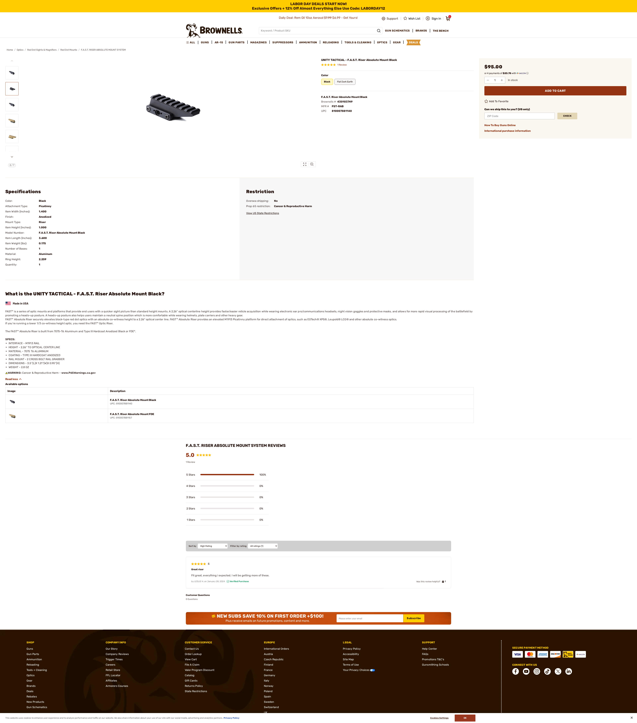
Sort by (192, 546)
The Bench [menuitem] (441, 30)
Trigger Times (114, 659)
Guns (30, 648)
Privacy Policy (351, 648)
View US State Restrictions (262, 213)
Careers (110, 664)
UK (265, 712)
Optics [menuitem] (382, 42)
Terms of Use (351, 664)
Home (10, 49)
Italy (266, 680)
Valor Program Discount (199, 670)
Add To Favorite (499, 101)
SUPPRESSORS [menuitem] (282, 42)
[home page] (214, 31)
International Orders (276, 648)
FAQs (425, 654)
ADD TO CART (555, 91)
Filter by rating (238, 546)
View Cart (191, 659)
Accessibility (351, 654)
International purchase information (507, 130)
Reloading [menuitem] (331, 42)
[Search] (378, 30)
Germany (269, 675)
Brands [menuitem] (421, 30)
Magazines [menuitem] (258, 42)
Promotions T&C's (433, 659)
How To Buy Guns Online (500, 125)
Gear (29, 680)
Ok (465, 718)
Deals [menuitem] (413, 42)
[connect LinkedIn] (568, 671)
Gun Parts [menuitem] (237, 42)
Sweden (269, 701)
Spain (267, 696)
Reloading (33, 664)
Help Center (429, 648)
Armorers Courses (117, 685)
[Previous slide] (12, 61)
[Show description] (13, 379)
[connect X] (558, 671)
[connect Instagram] (536, 671)
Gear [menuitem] (397, 42)
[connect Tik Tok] (547, 671)
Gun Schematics (37, 707)
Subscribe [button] (414, 618)
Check (567, 115)
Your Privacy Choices (356, 670)
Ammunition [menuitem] (308, 42)
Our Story (112, 648)
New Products (35, 701)
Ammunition (34, 659)
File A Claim (192, 664)
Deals (30, 691)
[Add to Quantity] (501, 80)
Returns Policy (194, 685)
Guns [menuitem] (205, 42)
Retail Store (113, 670)
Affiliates (111, 680)
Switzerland (271, 707)
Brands (31, 685)
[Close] (631, 717)
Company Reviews (117, 654)
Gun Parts (33, 654)
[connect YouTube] (526, 671)
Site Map (348, 659)
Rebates (32, 696)
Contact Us (192, 648)
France (268, 670)
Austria (268, 654)
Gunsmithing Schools (435, 664)
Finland (268, 664)
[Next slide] (12, 156)
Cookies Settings (439, 718)
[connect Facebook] (515, 671)
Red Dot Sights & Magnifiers (42, 49)
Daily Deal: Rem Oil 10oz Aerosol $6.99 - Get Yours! (318, 18)
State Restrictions (196, 691)
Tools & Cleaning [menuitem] (358, 42)
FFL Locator (113, 675)
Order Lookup (193, 654)
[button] (433, 18)
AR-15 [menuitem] (219, 42)
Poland (268, 691)
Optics (20, 49)
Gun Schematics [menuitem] (397, 30)
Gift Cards (191, 680)
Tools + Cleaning (37, 670)
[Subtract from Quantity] (488, 80)
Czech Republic (273, 659)
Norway (269, 685)
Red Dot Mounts (68, 49)
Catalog (190, 675)
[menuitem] (192, 42)
